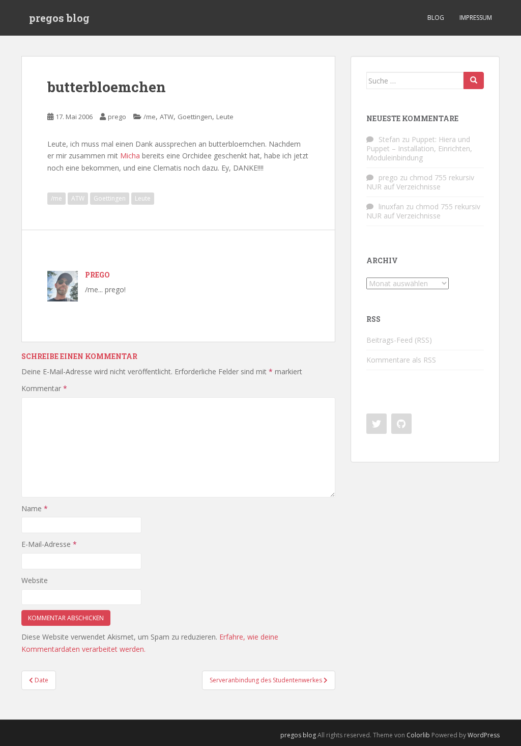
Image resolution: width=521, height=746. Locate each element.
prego (117, 116)
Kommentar (44, 388)
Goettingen (195, 116)
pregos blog (59, 17)
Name (34, 508)
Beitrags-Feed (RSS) (399, 340)
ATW (166, 116)
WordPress (484, 735)
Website (34, 580)
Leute (225, 116)
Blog (435, 17)
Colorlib (418, 735)
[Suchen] (474, 80)
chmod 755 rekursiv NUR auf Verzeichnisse (420, 182)
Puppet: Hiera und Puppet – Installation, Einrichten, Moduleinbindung (419, 148)
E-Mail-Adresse (49, 544)
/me (149, 116)
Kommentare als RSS (401, 360)
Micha (130, 155)
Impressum (475, 17)
